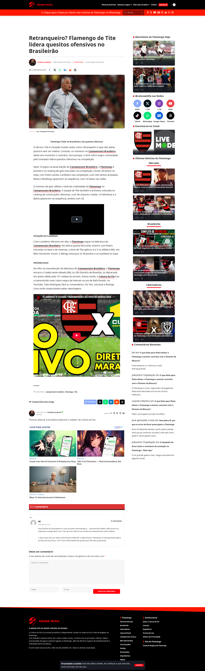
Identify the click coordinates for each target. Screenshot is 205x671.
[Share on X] (54, 70)
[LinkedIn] (123, 413)
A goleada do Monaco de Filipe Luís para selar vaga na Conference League (152, 85)
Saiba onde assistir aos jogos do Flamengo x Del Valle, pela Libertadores (153, 307)
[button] (139, 665)
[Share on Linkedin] (65, 70)
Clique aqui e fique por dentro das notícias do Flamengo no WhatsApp (82, 12)
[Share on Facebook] (49, 70)
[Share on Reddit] (70, 70)
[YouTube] (155, 12)
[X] (151, 12)
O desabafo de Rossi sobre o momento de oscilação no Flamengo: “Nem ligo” (152, 446)
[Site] (111, 413)
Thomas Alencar (44, 62)
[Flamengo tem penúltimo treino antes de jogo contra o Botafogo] (154, 53)
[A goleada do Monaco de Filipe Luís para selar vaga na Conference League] (154, 79)
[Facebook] (148, 12)
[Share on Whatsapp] (59, 70)
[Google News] (159, 12)
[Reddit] (165, 12)
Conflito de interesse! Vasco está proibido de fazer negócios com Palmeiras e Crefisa (153, 246)
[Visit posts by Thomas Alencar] (32, 62)
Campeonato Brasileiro (102, 151)
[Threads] (172, 12)
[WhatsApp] (169, 12)
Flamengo (106, 166)
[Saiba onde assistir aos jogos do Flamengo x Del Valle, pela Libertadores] (154, 302)
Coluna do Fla (107, 276)
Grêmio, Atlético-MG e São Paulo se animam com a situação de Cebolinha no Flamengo (153, 212)
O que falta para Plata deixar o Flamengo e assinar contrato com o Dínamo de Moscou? (153, 186)
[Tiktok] (137, 117)
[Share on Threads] (75, 70)
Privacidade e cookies (71, 663)
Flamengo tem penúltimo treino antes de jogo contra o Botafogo (152, 58)
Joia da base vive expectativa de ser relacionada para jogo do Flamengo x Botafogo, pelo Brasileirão (151, 272)
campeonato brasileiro (55, 392)
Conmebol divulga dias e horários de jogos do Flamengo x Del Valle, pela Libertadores (153, 334)
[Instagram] (162, 12)
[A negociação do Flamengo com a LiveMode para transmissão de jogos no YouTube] (154, 142)
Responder (117, 521)
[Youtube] (170, 105)
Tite (75, 392)
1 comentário (78, 62)
